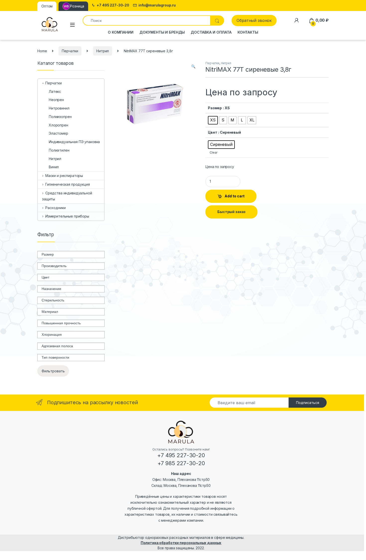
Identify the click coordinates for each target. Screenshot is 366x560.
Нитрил (102, 51)
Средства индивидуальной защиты (67, 196)
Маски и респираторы (64, 175)
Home (42, 51)
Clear (213, 152)
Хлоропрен (58, 125)
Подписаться (307, 402)
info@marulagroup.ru (157, 5)
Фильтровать (53, 371)
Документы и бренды (162, 32)
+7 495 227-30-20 (113, 5)
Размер (215, 108)
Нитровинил (59, 108)
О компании (120, 32)
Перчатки (70, 51)
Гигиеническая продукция (67, 184)
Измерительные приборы (67, 216)
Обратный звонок (254, 20)
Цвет (212, 132)
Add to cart (234, 196)
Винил (54, 167)
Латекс (55, 91)
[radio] (212, 120)
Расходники (55, 208)
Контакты (248, 32)
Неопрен (56, 100)
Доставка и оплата (211, 32)
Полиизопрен (60, 116)
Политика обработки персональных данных (181, 543)
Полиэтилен (59, 150)
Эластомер (58, 133)
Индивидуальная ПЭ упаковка (74, 142)
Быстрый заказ (231, 212)
